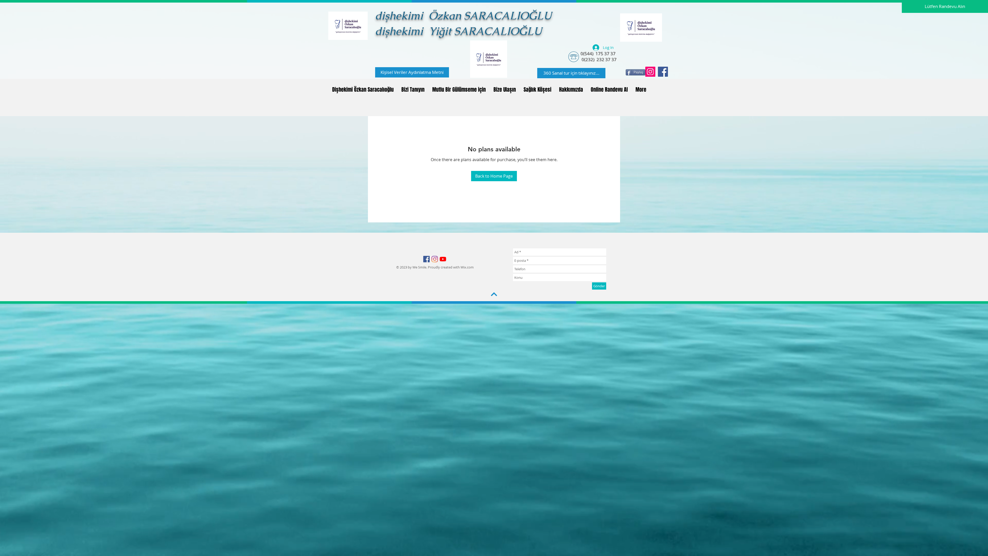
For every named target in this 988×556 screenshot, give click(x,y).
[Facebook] (663, 72)
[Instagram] (650, 72)
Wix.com (467, 267)
